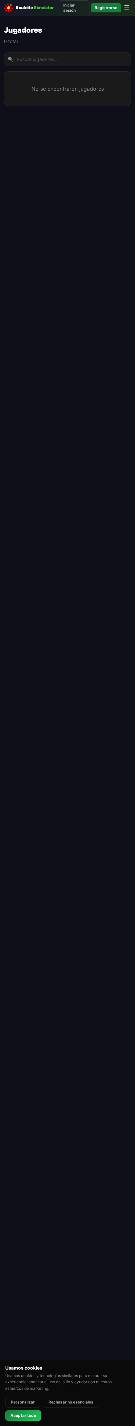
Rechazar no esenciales (70, 1402)
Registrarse (106, 7)
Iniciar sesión (69, 8)
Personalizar (23, 1402)
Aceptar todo (23, 1415)
